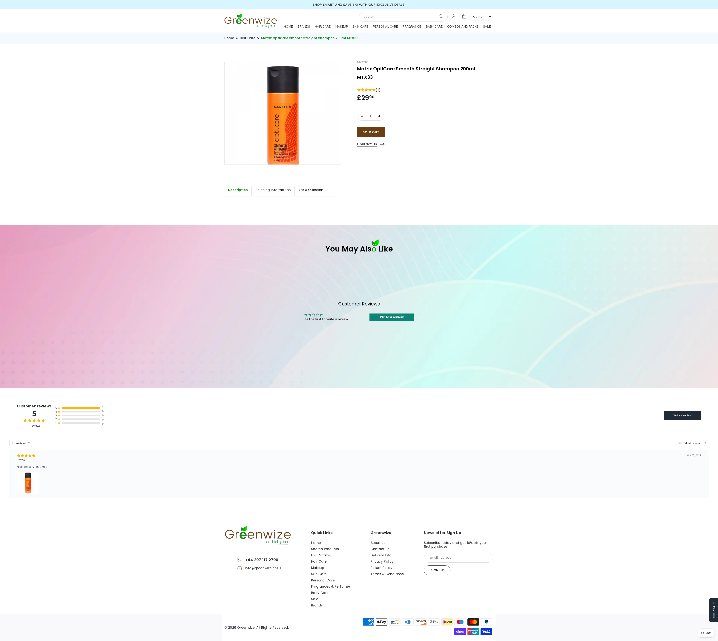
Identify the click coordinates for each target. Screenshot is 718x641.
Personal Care (385, 26)
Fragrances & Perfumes (331, 586)
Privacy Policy (382, 561)
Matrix (362, 62)
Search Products (325, 549)
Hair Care (323, 26)
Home (288, 26)
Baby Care (434, 26)
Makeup (317, 568)
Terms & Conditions (387, 574)
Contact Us (380, 549)
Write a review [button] (392, 317)
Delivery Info (381, 555)
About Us (378, 543)
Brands (303, 26)
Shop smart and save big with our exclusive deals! (359, 5)
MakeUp (341, 26)
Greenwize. (246, 627)
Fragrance (412, 26)
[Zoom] (283, 120)
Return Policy (381, 568)
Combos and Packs (462, 26)
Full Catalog (321, 555)
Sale (487, 26)
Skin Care (360, 26)
